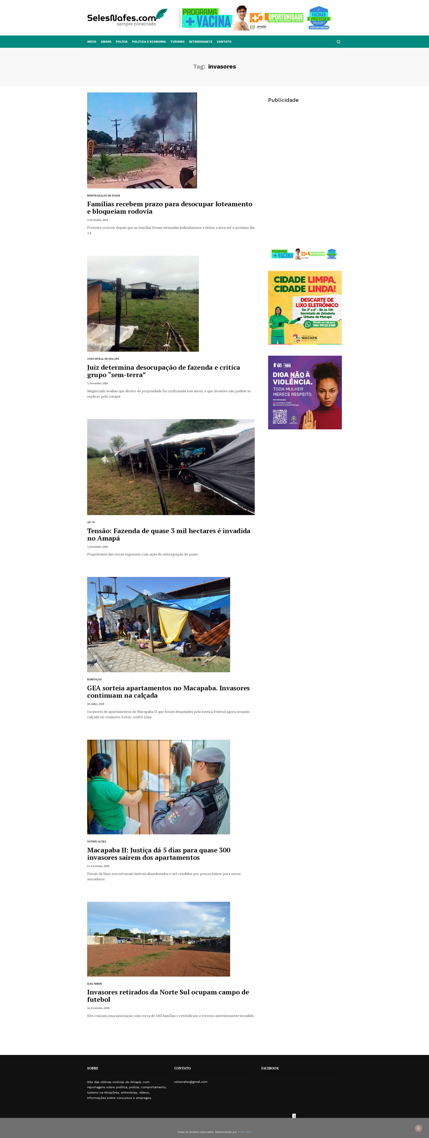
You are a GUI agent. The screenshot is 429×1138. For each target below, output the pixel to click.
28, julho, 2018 (95, 704)
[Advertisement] (305, 142)
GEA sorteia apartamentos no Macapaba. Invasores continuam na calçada (168, 691)
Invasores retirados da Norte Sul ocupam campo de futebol (168, 996)
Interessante (200, 41)
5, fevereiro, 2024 (97, 219)
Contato (224, 41)
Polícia (122, 41)
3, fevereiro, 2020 (97, 383)
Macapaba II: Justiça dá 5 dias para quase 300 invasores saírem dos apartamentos (158, 854)
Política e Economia (149, 41)
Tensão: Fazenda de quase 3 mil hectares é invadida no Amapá (168, 534)
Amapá (106, 41)
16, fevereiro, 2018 (98, 1008)
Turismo (177, 41)
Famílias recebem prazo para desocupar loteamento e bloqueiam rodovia (169, 207)
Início (91, 41)
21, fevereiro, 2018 (98, 866)
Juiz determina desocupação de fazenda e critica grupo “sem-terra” (163, 371)
